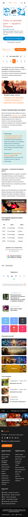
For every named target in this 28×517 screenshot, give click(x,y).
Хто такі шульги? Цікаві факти (18, 401)
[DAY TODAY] (5, 431)
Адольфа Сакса (16, 115)
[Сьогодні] (7, 56)
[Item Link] (14, 342)
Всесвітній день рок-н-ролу (14, 135)
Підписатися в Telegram (14, 38)
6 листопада (9, 265)
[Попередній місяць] (3, 56)
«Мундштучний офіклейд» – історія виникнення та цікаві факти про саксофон (14, 100)
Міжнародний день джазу (13, 137)
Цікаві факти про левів (16, 392)
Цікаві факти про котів (16, 383)
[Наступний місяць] (24, 56)
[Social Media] (5, 320)
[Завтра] (21, 56)
